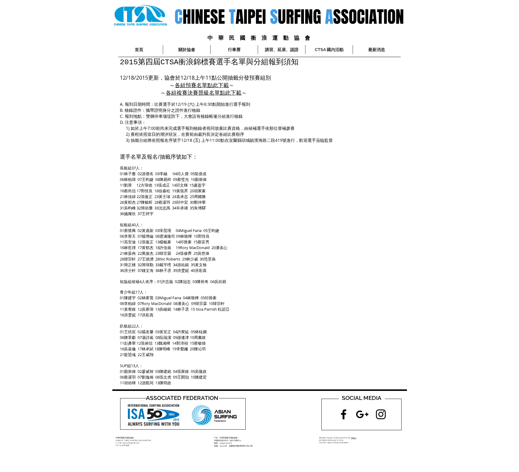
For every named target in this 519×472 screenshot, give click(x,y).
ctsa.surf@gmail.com (131, 443)
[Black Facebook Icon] (343, 414)
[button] (329, 49)
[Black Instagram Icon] (380, 414)
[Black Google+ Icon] (362, 414)
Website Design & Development (333, 438)
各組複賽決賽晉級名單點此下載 (203, 92)
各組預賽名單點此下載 (202, 85)
